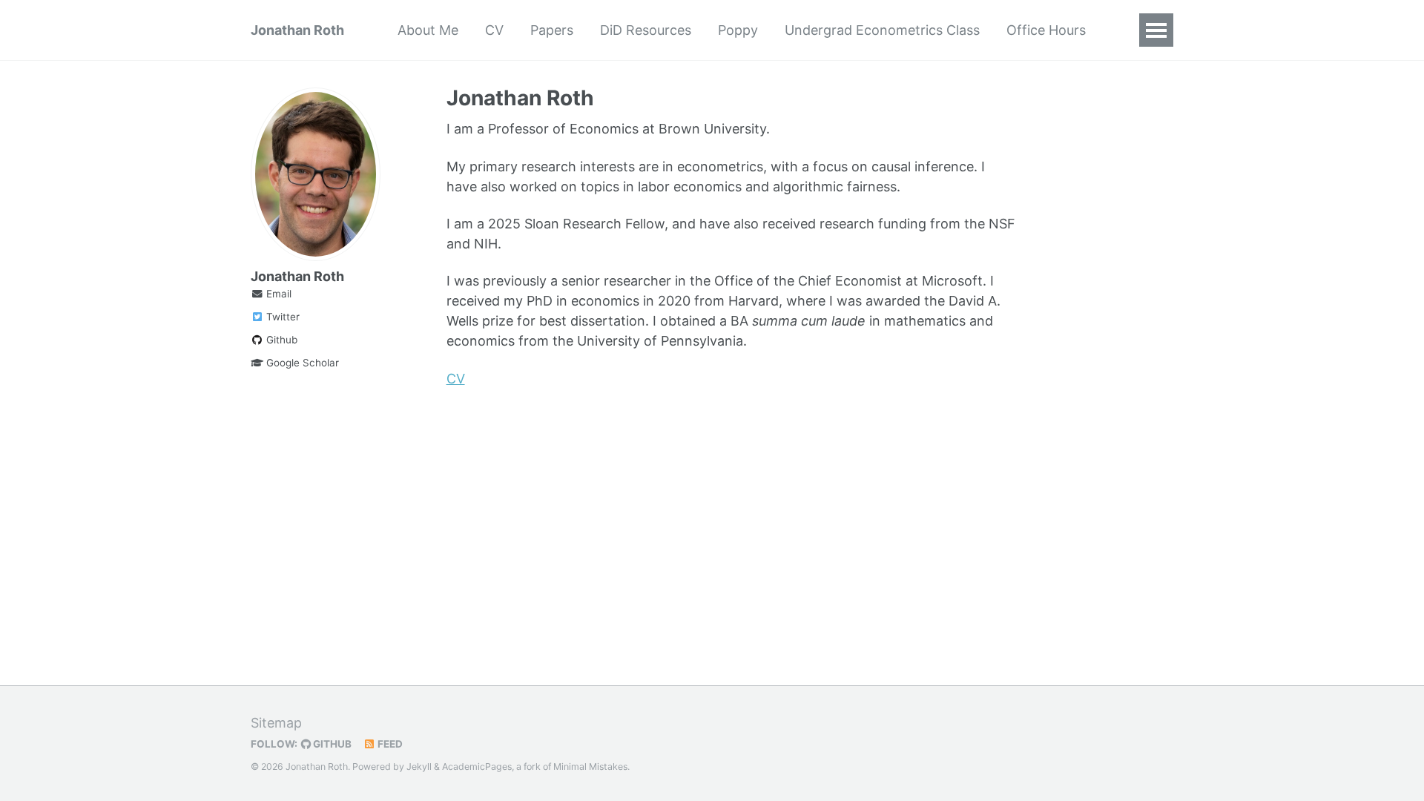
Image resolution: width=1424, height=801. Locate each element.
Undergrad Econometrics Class (882, 30)
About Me (428, 30)
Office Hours (1046, 30)
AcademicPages (477, 766)
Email (277, 294)
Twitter (281, 317)
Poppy (738, 30)
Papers (551, 30)
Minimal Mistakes (590, 766)
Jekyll (419, 766)
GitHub (331, 744)
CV (494, 30)
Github (280, 340)
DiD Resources (645, 30)
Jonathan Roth (297, 30)
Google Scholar (301, 363)
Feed (389, 744)
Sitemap (276, 723)
